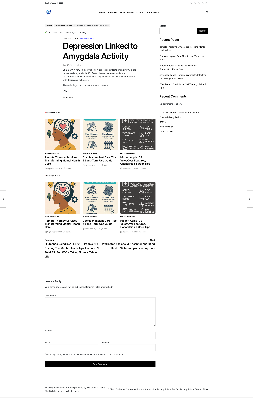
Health (75, 38)
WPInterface (72, 391)
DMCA (162, 122)
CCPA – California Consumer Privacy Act (179, 112)
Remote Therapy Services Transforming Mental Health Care (62, 160)
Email (48, 342)
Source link (68, 97)
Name (48, 330)
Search (162, 25)
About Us (112, 12)
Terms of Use (165, 131)
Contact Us (151, 12)
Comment (50, 295)
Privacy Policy (166, 126)
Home (102, 12)
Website (106, 342)
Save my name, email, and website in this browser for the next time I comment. (85, 354)
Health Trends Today (130, 12)
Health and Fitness (87, 38)
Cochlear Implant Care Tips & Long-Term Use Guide (100, 159)
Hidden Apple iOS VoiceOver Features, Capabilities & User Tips (135, 160)
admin (79, 65)
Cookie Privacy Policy (170, 117)
